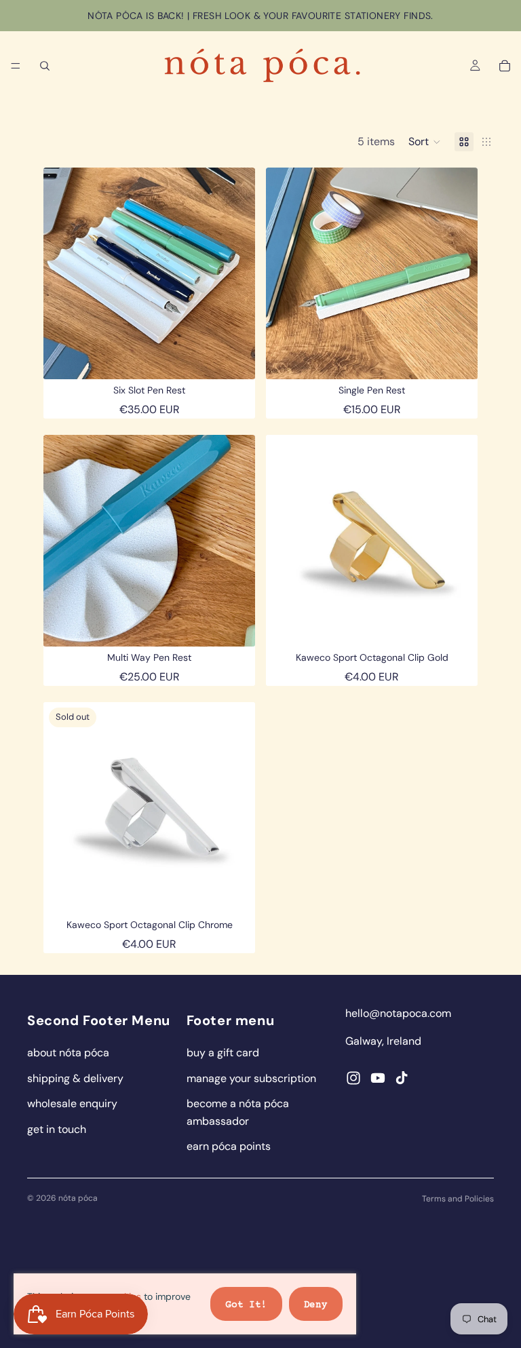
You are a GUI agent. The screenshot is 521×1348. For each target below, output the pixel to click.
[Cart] (505, 66)
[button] (424, 142)
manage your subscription (251, 1078)
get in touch (56, 1129)
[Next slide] (234, 273)
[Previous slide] (63, 273)
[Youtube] (378, 1078)
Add (245, 358)
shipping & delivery (75, 1078)
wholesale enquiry (72, 1103)
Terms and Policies (458, 1198)
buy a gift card (223, 1052)
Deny (316, 1305)
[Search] (45, 66)
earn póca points (229, 1146)
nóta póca (78, 1198)
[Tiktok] (401, 1078)
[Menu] (15, 65)
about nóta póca (68, 1052)
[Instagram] (353, 1078)
